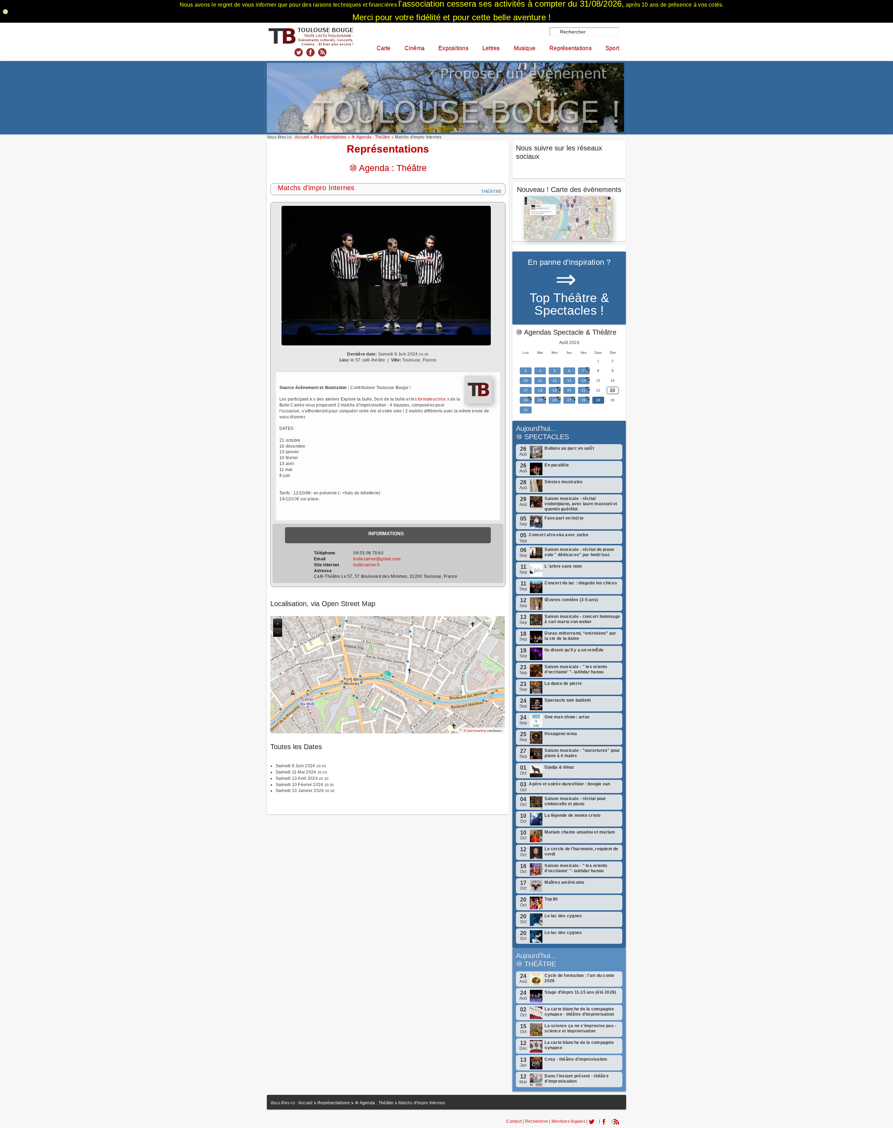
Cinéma (415, 48)
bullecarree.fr (366, 564)
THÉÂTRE (540, 964)
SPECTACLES (546, 437)
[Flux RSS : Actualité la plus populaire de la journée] (322, 52)
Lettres (491, 48)
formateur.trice (432, 399)
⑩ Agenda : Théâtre (370, 137)
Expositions (453, 48)
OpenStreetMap (476, 730)
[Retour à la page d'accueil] (310, 35)
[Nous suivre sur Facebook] (310, 52)
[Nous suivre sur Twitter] (298, 52)
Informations (386, 533)
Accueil (302, 137)
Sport (612, 48)
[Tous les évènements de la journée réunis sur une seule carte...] (569, 217)
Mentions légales (568, 1121)
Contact (513, 1121)
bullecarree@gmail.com (376, 558)
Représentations (570, 48)
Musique (525, 48)
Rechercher (536, 1121)
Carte (384, 48)
